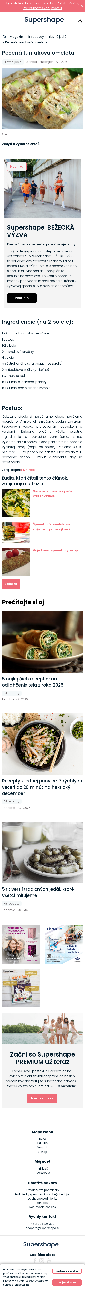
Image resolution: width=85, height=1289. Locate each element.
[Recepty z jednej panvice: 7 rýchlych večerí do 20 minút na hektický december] (42, 744)
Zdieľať (11, 584)
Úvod (42, 1139)
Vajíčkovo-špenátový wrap (55, 550)
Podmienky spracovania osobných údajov (42, 1194)
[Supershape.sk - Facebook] (35, 1260)
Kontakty (43, 1203)
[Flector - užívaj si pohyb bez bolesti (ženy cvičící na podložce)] (64, 944)
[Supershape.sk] (44, 21)
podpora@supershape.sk (42, 1228)
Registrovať (42, 1173)
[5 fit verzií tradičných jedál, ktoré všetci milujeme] (42, 852)
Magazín (42, 1147)
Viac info (22, 298)
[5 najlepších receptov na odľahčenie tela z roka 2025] (42, 642)
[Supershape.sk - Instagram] (41, 1260)
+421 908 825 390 (42, 1224)
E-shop (42, 1152)
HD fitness (28, 470)
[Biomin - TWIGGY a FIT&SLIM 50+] (21, 944)
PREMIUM (42, 1143)
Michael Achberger (39, 62)
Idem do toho (42, 1098)
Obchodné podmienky (42, 1199)
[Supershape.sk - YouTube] (49, 1260)
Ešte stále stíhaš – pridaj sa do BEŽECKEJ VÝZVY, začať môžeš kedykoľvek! (42, 5)
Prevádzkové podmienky (42, 1190)
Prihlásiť (80, 21)
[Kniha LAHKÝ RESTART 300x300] (21, 988)
